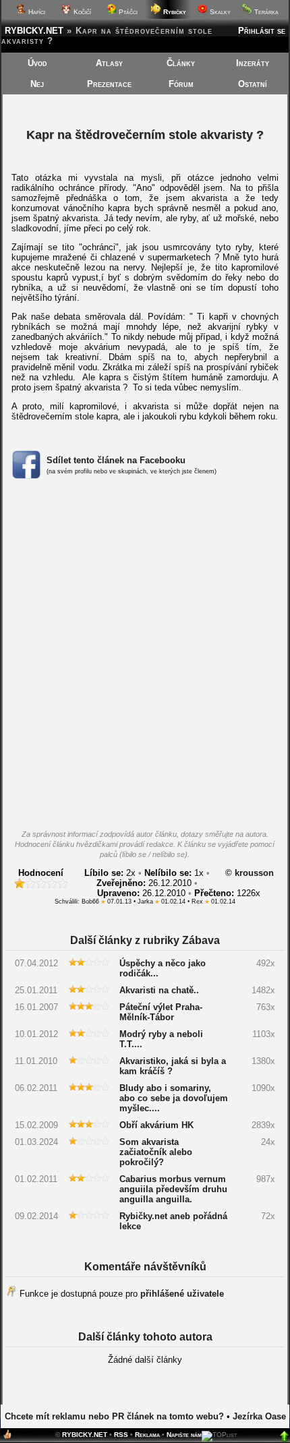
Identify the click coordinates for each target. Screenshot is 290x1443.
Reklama (147, 1434)
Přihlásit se (261, 31)
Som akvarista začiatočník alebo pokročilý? (155, 1152)
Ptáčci (127, 12)
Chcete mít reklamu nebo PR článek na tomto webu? (114, 1416)
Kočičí (81, 12)
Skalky (219, 12)
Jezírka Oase (259, 1416)
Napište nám (184, 1434)
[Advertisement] (145, 658)
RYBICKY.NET (34, 31)
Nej (37, 84)
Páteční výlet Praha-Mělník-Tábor (160, 1012)
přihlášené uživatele (182, 1294)
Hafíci (35, 12)
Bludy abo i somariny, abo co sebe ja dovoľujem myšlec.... (173, 1098)
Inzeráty (252, 63)
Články (181, 63)
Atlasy (109, 63)
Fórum (181, 84)
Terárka (265, 12)
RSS (121, 1434)
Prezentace (109, 84)
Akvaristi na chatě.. (159, 990)
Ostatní (252, 84)
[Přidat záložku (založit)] (7, 1437)
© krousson (249, 873)
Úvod (37, 63)
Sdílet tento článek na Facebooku (116, 460)
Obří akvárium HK (156, 1125)
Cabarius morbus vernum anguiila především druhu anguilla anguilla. (173, 1189)
